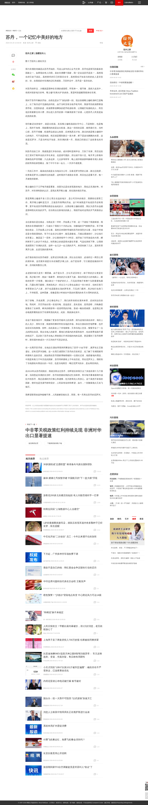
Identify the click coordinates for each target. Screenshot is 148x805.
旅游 (112, 519)
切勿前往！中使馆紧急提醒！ (122, 82)
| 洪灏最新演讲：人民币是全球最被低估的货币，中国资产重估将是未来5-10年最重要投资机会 (126, 488)
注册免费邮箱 (128, 2)
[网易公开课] (91, 2)
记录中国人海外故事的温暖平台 (127, 52)
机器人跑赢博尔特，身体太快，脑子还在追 (126, 401)
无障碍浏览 (21, 2)
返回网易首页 (33, 443)
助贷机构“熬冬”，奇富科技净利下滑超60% (126, 341)
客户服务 (72, 802)
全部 (142, 66)
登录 (119, 2)
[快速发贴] (13, 55)
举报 (101, 43)
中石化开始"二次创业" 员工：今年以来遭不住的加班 (70, 536)
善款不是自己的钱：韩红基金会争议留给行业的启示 (70, 567)
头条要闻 (114, 137)
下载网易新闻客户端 (54, 443)
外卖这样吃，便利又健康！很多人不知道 (125, 558)
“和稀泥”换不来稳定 (53, 612)
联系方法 (59, 802)
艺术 (127, 519)
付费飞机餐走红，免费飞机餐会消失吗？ (64, 739)
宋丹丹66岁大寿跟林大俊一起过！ (123, 295)
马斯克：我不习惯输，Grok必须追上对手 (125, 406)
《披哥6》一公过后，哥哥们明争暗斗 (124, 277)
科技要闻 (114, 365)
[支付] (106, 2)
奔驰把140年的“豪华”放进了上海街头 (124, 448)
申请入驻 (99, 30)
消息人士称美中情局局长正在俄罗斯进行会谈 (66, 712)
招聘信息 (65, 802)
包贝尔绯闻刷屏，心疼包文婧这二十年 (125, 290)
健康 (134, 519)
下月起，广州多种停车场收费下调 (60, 554)
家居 (141, 519)
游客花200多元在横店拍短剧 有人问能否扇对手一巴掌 (71, 495)
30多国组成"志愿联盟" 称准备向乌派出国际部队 (67, 464)
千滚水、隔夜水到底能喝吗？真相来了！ (125, 553)
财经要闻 (114, 307)
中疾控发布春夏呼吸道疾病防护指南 (124, 563)
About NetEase (43, 802)
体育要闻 (114, 196)
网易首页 (7, 2)
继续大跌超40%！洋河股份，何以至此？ (125, 354)
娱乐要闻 (114, 255)
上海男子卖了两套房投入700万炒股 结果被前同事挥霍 (71, 640)
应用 (13, 2)
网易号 (15, 31)
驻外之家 (30, 43)
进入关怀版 (30, 2)
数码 (119, 519)
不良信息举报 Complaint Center (93, 802)
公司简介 (52, 802)
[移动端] (84, 2)
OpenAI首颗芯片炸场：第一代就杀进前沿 (126, 388)
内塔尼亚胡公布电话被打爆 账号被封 (62, 681)
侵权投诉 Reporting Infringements (121, 802)
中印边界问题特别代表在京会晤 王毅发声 (64, 581)
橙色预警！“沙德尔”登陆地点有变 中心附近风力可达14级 (72, 595)
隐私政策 (79, 802)
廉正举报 (107, 802)
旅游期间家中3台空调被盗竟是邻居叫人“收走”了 (67, 767)
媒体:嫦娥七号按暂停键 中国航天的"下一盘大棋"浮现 (70, 478)
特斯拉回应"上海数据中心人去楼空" (61, 509)
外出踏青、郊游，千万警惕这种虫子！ (125, 548)
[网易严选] (99, 2)
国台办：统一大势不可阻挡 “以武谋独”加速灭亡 (67, 698)
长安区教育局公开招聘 (54, 753)
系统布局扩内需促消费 (54, 726)
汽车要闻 (114, 417)
